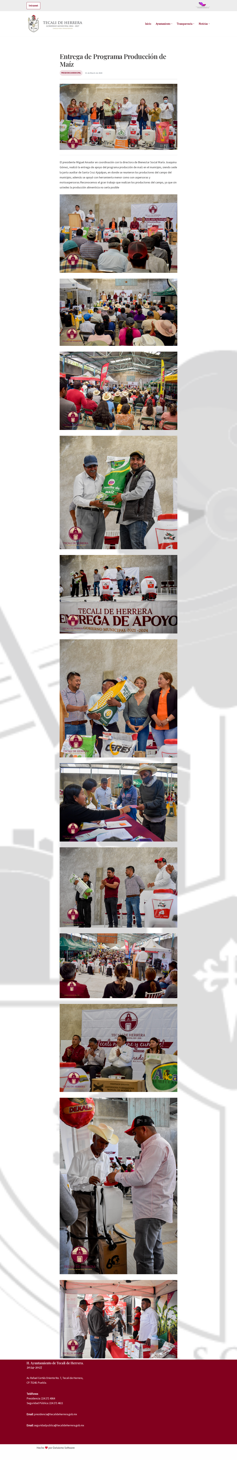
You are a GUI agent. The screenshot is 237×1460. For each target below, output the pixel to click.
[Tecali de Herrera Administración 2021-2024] (56, 23)
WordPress (55, 1455)
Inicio (148, 23)
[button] (171, 23)
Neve (30, 1455)
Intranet (33, 5)
